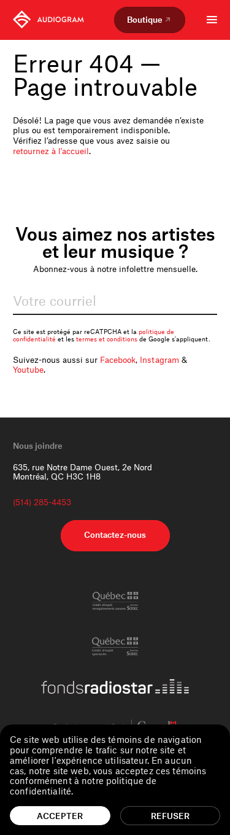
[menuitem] (48, 19)
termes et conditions (106, 339)
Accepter (60, 815)
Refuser (170, 815)
